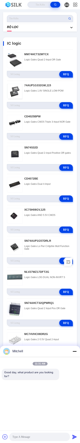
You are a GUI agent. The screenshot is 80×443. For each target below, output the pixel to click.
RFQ (66, 74)
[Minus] (74, 351)
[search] (55, 5)
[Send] (74, 437)
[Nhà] (14, 4)
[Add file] (5, 437)
